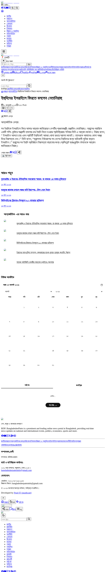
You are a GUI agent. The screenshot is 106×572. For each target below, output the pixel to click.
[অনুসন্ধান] (29, 519)
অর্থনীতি (9, 41)
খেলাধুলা (9, 23)
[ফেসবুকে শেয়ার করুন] (2, 111)
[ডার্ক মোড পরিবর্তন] (3, 515)
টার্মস (20, 445)
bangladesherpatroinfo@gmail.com (16, 470)
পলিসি (3, 445)
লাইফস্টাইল (11, 33)
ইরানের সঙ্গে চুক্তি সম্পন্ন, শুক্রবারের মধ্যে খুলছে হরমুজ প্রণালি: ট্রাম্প (43, 252)
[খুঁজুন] (29, 86)
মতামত (9, 38)
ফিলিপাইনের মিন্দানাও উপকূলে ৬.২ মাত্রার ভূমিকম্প (35, 243)
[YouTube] (7, 8)
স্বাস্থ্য (9, 46)
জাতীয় (9, 16)
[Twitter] (10, 436)
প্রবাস (9, 36)
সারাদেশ (9, 18)
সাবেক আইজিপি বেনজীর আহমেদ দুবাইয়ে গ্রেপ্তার (35, 262)
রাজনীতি (10, 89)
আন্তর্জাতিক (11, 21)
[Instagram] (9, 8)
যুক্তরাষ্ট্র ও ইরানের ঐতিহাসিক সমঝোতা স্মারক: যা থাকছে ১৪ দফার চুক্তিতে (45, 223)
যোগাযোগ (15, 69)
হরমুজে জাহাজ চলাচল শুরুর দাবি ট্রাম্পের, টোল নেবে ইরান (38, 233)
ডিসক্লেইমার (46, 69)
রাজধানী (83, 67)
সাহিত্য (9, 43)
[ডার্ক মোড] (12, 8)
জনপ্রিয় (79, 385)
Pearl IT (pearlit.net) (22, 493)
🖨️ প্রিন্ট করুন (6, 156)
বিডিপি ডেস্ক (8, 116)
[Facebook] (2, 8)
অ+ (8, 108)
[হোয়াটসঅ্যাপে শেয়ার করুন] (6, 111)
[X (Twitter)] (4, 8)
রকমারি (9, 554)
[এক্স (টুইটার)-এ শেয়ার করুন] (4, 111)
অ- (12, 108)
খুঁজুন (29, 64)
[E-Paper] (15, 436)
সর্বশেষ (88, 67)
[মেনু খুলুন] (3, 51)
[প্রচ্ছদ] (2, 11)
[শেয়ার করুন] (9, 111)
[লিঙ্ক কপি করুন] (19, 152)
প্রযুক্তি (27, 89)
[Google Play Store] (12, 436)
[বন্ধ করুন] (3, 61)
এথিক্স (16, 445)
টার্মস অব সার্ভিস (36, 69)
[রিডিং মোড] (3, 108)
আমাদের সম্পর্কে (6, 69)
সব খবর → (53, 405)
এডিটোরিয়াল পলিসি (57, 69)
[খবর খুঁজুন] (17, 8)
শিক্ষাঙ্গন (9, 28)
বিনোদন (9, 26)
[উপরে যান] (3, 498)
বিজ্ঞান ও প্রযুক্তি (13, 31)
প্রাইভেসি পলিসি (25, 69)
